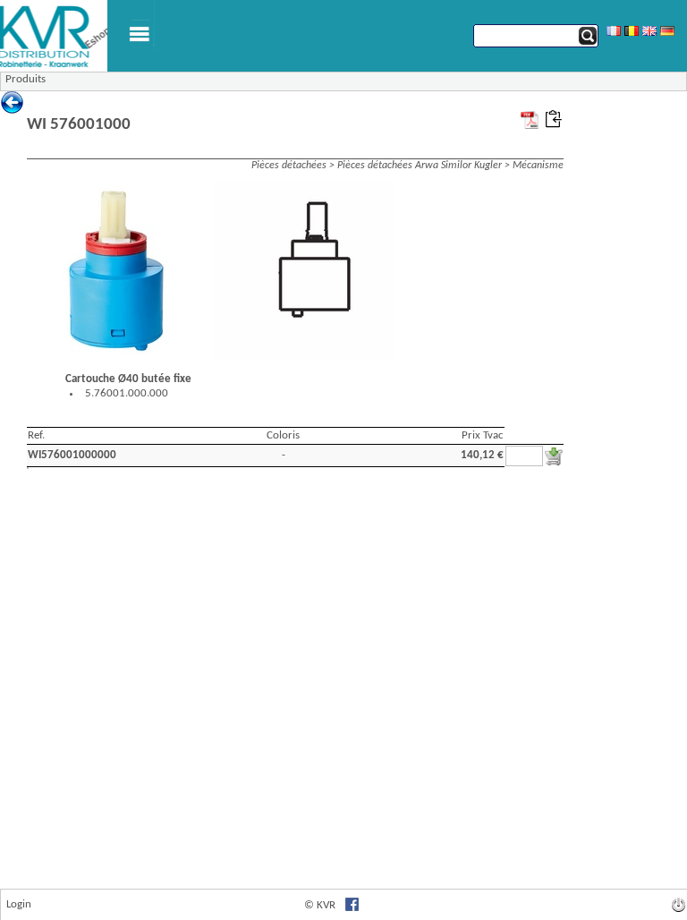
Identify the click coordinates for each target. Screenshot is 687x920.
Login (18, 904)
